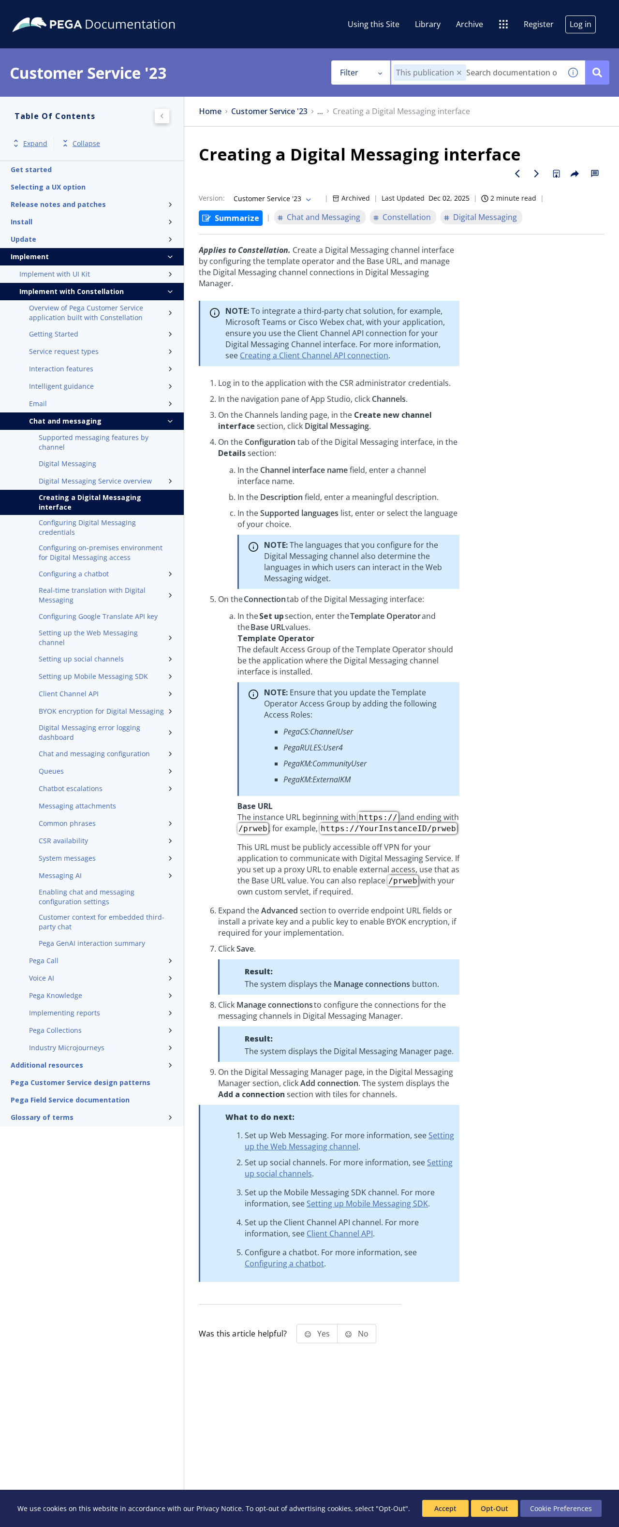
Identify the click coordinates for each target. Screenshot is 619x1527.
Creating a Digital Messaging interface (90, 502)
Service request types (64, 351)
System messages (67, 858)
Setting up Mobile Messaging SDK (93, 676)
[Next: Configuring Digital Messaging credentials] (536, 173)
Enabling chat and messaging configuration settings (86, 896)
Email (38, 403)
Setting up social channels (81, 658)
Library (428, 24)
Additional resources (47, 1065)
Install (21, 221)
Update (23, 239)
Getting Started (53, 333)
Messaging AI (60, 875)
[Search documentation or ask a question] (597, 72)
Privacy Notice (219, 1508)
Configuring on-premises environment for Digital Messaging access (100, 552)
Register (539, 24)
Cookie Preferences (561, 1508)
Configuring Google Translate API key (98, 616)
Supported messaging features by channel (93, 442)
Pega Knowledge (55, 995)
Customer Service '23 (269, 111)
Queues (51, 771)
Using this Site (373, 24)
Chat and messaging (65, 421)
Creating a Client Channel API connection (314, 355)
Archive (469, 24)
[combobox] (476, 72)
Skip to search (117, 11)
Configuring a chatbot (74, 573)
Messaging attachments (77, 805)
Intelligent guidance (61, 386)
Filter (349, 72)
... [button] (320, 111)
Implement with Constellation (71, 291)
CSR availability (63, 840)
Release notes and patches (58, 204)
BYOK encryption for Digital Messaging (101, 711)
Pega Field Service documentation (70, 1099)
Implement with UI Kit (54, 274)
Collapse (86, 143)
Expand (35, 143)
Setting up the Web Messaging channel (88, 637)
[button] (459, 72)
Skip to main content (43, 11)
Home (210, 111)
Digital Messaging (67, 463)
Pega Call (44, 960)
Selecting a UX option (48, 186)
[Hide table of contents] (162, 116)
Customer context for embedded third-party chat (101, 921)
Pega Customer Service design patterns (80, 1082)
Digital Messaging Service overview (95, 480)
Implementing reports (64, 1012)
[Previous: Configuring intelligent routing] (517, 173)
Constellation (407, 217)
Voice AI (41, 978)
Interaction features (61, 368)
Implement (30, 256)
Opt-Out (494, 1508)
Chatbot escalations (71, 788)
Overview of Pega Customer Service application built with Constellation (86, 312)
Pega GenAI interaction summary (92, 943)
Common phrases (67, 823)
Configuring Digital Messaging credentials (87, 527)
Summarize (237, 218)
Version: (212, 198)
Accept (445, 1508)
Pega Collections (55, 1030)
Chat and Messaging (323, 217)
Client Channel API (69, 693)
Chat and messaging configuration (94, 753)
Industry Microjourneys (66, 1047)
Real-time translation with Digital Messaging (92, 595)
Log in (580, 24)
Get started (31, 169)
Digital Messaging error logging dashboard (89, 732)
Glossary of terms (42, 1117)
